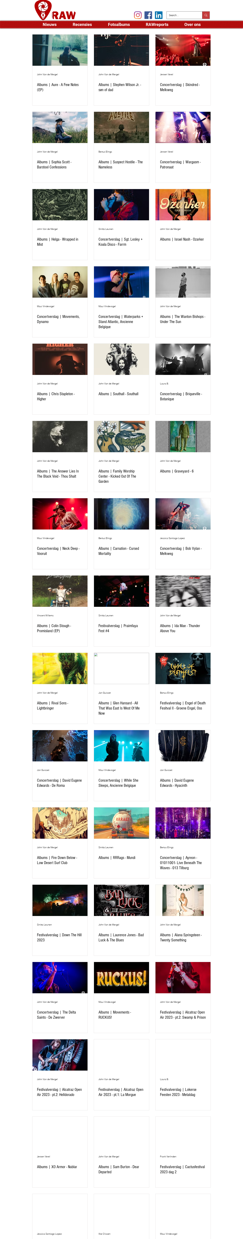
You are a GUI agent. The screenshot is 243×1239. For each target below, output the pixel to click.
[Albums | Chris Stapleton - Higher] (60, 359)
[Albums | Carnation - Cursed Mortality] (121, 514)
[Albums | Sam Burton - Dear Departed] (121, 1132)
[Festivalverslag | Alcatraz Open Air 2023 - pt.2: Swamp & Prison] (183, 977)
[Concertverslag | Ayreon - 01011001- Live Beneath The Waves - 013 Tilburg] (183, 823)
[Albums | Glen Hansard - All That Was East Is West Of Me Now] (121, 668)
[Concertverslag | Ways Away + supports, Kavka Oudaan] (183, 1209)
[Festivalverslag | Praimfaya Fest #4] (121, 591)
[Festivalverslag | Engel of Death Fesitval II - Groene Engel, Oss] (183, 668)
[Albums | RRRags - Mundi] (121, 823)
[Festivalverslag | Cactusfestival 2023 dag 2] (183, 1132)
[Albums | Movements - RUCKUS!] (121, 977)
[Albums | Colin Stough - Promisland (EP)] (60, 591)
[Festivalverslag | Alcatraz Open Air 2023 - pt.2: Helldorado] (60, 1055)
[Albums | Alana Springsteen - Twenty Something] (183, 900)
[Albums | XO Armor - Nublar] (60, 1132)
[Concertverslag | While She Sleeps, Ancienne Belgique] (121, 745)
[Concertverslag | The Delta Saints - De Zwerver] (60, 977)
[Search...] (206, 15)
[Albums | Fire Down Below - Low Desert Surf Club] (60, 823)
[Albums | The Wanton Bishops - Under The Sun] (183, 282)
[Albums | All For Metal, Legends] (121, 1209)
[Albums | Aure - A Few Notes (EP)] (60, 50)
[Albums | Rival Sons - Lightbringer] (60, 668)
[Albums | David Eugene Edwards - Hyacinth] (183, 745)
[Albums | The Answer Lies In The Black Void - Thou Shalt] (60, 436)
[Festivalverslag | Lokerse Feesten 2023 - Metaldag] (183, 1055)
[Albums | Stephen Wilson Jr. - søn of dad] (121, 50)
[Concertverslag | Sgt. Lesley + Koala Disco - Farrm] (121, 204)
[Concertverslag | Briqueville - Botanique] (183, 359)
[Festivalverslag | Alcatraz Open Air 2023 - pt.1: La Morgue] (121, 1055)
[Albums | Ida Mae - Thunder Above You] (183, 591)
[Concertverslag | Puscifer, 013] (60, 1209)
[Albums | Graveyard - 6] (183, 436)
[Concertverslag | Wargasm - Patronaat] (183, 127)
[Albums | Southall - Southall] (121, 359)
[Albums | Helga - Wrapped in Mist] (60, 204)
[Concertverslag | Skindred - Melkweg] (183, 50)
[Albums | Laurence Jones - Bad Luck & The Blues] (121, 900)
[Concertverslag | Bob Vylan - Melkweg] (183, 514)
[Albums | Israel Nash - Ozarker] (183, 204)
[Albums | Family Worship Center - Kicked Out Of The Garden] (121, 436)
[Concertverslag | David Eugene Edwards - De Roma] (60, 745)
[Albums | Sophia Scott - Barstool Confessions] (60, 127)
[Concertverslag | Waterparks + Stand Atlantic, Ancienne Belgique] (121, 282)
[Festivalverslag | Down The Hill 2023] (60, 900)
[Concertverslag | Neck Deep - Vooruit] (60, 514)
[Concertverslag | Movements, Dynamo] (60, 282)
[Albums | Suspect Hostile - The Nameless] (121, 127)
